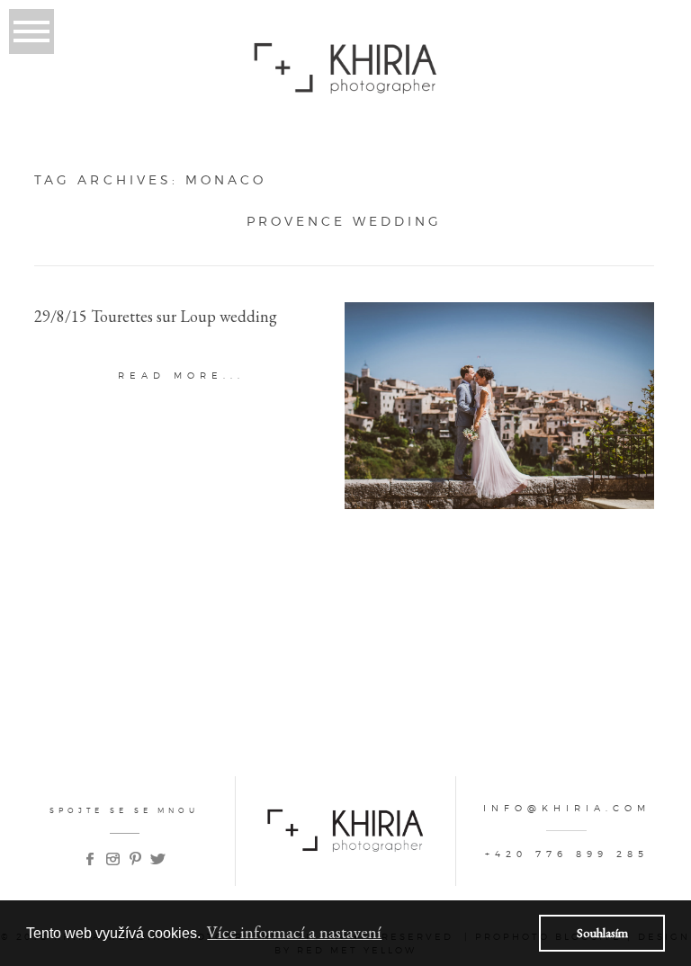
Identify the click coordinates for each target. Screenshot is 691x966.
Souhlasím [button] (602, 932)
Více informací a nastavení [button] (294, 932)
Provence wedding (345, 221)
